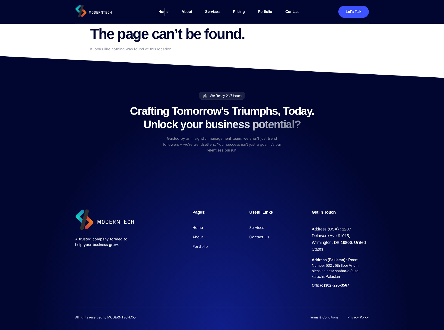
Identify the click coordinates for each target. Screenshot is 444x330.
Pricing (239, 12)
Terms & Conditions (323, 317)
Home (163, 12)
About (187, 12)
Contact (292, 12)
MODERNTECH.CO (121, 317)
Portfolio (265, 12)
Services (212, 12)
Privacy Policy (358, 317)
